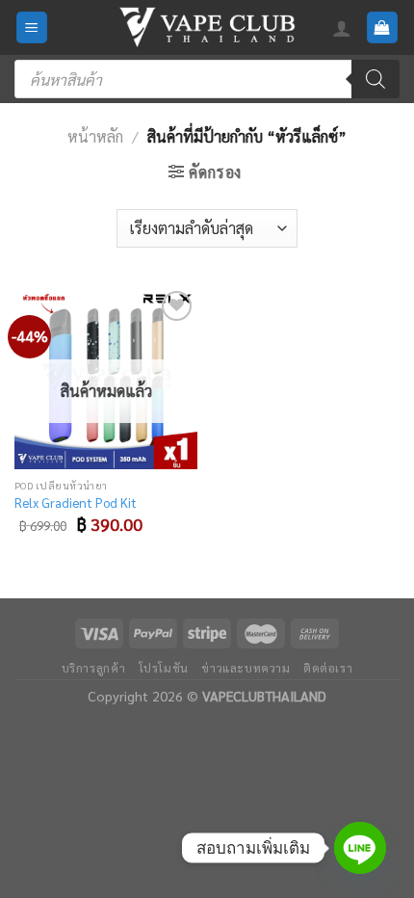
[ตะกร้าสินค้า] (383, 27)
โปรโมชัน (164, 667)
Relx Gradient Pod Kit (75, 502)
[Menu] (32, 27)
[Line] (360, 848)
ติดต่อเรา (327, 667)
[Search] (375, 79)
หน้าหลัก (95, 136)
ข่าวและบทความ (245, 667)
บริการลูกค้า (94, 667)
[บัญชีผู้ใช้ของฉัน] (341, 28)
